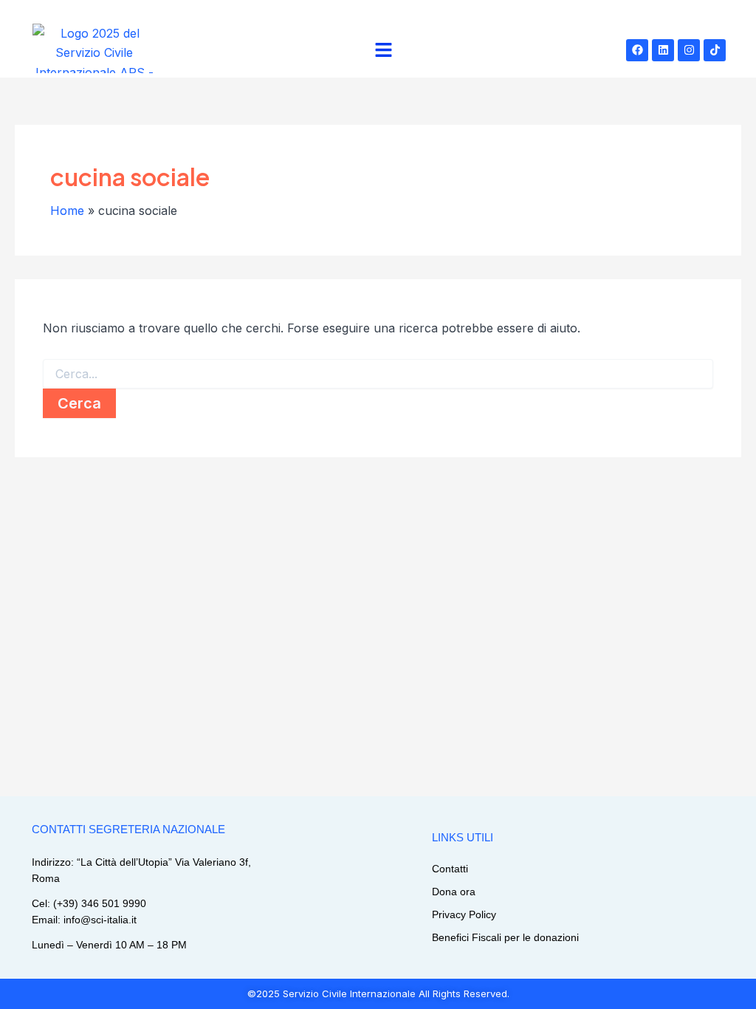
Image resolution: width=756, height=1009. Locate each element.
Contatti (450, 869)
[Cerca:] (377, 374)
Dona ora (453, 891)
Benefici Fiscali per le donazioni (505, 937)
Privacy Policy (464, 914)
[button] (384, 50)
